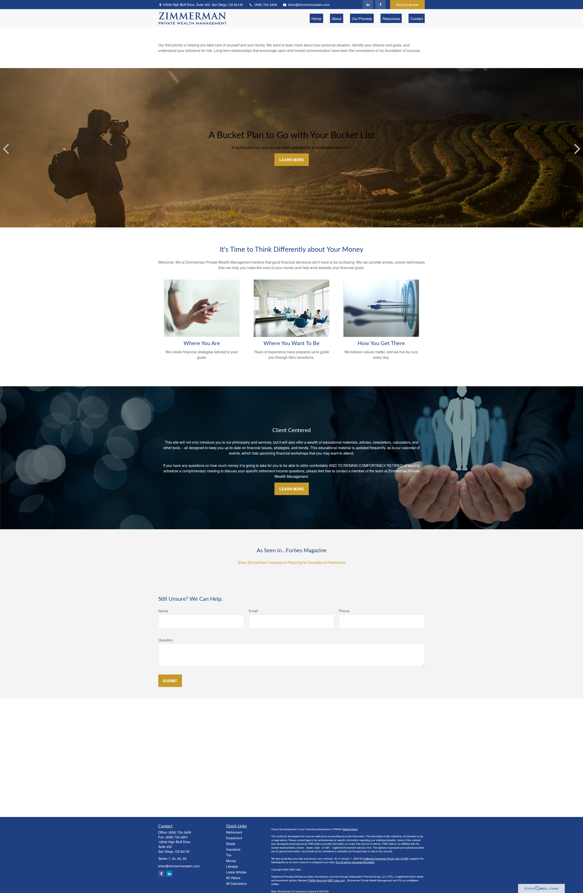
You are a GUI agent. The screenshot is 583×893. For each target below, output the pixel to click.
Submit (170, 680)
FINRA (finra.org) (317, 880)
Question (165, 640)
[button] (316, 18)
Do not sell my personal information (355, 862)
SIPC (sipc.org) (336, 880)
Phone (344, 610)
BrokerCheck (350, 829)
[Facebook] (380, 4)
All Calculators (236, 883)
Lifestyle (232, 866)
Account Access (407, 4)
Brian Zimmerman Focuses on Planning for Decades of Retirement (291, 562)
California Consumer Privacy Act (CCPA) (386, 858)
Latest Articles (236, 872)
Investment (234, 838)
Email (253, 610)
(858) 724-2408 (265, 4)
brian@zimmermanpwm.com (309, 4)
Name (163, 610)
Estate (230, 843)
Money (231, 860)
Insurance (233, 849)
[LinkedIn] (368, 4)
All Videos (233, 877)
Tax (228, 855)
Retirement (234, 832)
